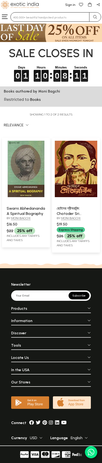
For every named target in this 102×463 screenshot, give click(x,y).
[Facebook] (31, 423)
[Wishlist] (81, 4)
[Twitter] (38, 423)
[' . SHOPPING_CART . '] (90, 4)
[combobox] (49, 17)
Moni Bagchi (20, 218)
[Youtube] (64, 423)
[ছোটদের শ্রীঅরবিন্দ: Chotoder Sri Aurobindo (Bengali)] (76, 196)
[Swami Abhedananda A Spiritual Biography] (26, 196)
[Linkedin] (57, 423)
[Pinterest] (44, 423)
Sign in (70, 5)
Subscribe (79, 295)
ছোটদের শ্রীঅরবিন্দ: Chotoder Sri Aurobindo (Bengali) (74, 213)
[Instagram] (51, 423)
